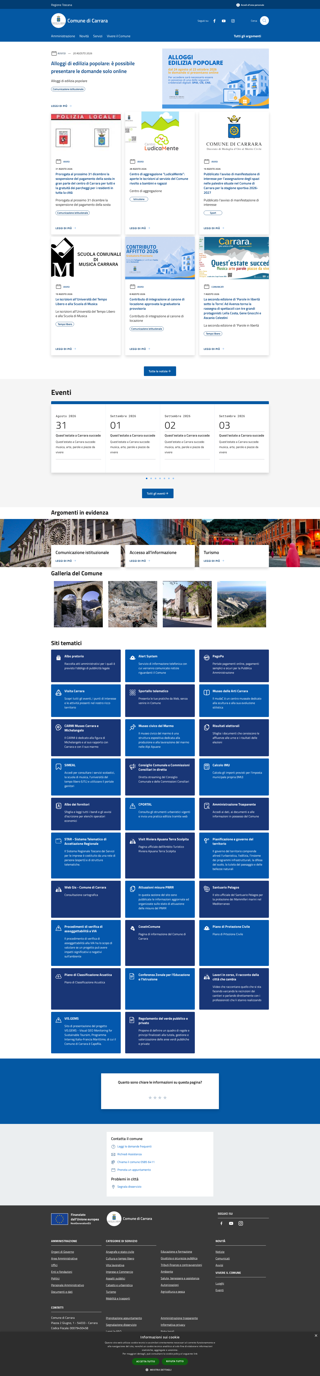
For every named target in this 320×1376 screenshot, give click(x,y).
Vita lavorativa (115, 1265)
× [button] (315, 1335)
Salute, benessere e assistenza (180, 1278)
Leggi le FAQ (113, 1331)
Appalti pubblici (115, 1278)
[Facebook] (213, 20)
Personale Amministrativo (67, 1285)
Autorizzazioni (170, 1285)
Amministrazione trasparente (179, 1318)
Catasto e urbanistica (119, 1285)
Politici (55, 1278)
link (195, 1353)
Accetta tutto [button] (145, 1361)
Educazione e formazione (176, 1251)
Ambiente (167, 1271)
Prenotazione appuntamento (124, 1318)
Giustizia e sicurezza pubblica (179, 1258)
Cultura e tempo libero (120, 1258)
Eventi (220, 1290)
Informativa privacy (173, 1324)
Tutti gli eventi (156, 493)
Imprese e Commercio (119, 1271)
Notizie (220, 1251)
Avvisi (62, 53)
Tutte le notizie (158, 371)
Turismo (111, 1292)
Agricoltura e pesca (173, 1291)
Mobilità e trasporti (118, 1298)
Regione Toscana (61, 5)
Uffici (54, 1265)
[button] (159, 1370)
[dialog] (160, 1354)
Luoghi (220, 1283)
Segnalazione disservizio (121, 1324)
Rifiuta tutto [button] (175, 1361)
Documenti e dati (62, 1292)
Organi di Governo (62, 1251)
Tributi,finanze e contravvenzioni (181, 1265)
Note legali (167, 1331)
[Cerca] (264, 20)
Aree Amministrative (64, 1258)
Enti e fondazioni (61, 1271)
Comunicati (217, 287)
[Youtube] (222, 20)
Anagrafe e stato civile (120, 1251)
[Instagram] (231, 20)
